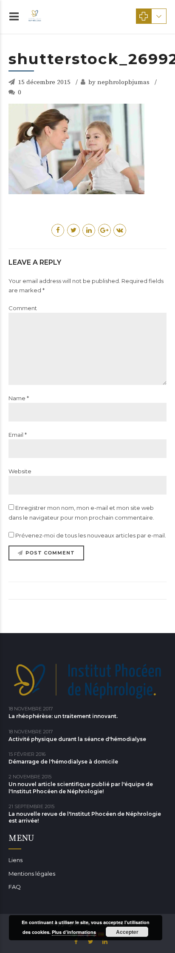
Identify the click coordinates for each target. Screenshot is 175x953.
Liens (15, 860)
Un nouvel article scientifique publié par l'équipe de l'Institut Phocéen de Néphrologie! (80, 787)
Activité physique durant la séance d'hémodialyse (77, 739)
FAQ (14, 886)
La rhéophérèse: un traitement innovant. (63, 716)
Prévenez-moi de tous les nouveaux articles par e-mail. (90, 535)
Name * (18, 398)
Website (19, 471)
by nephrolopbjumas (119, 82)
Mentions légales (31, 873)
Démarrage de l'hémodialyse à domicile (63, 761)
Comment (22, 308)
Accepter (127, 932)
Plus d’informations (74, 932)
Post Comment (50, 553)
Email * (17, 434)
